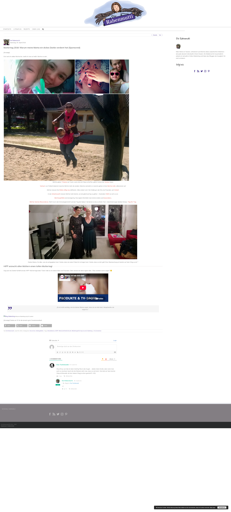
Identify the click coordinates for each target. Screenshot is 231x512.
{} (80, 352)
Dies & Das (32, 330)
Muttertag (89, 330)
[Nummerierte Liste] (67, 352)
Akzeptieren (222, 507)
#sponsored (83, 330)
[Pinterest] (209, 71)
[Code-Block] (75, 352)
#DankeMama (51, 330)
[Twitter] (202, 71)
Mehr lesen (212, 507)
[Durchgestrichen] (65, 352)
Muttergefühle (39, 330)
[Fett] (57, 352)
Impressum (4, 426)
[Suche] (43, 29)
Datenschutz (11, 426)
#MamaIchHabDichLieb (65, 330)
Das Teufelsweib (62, 365)
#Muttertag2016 (76, 330)
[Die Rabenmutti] (178, 45)
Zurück (155, 35)
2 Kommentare (97, 330)
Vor (160, 35)
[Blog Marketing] (9, 316)
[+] (83, 352)
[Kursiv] (60, 352)
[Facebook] (195, 71)
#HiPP (56, 330)
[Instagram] (205, 71)
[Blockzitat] (72, 352)
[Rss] (198, 71)
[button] (9, 325)
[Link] (77, 352)
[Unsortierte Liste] (70, 352)
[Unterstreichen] (62, 352)
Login (115, 340)
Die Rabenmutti (15, 40)
